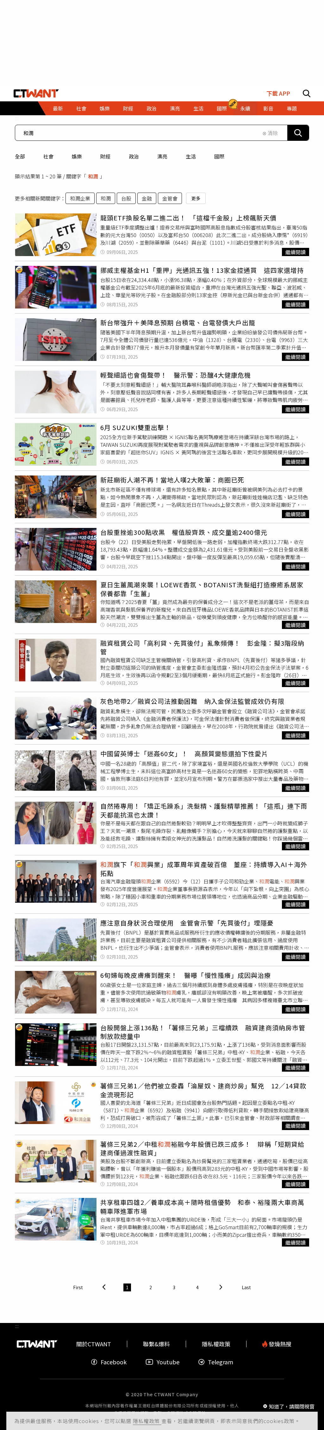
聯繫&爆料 (156, 1344)
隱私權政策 (147, 1421)
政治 (134, 156)
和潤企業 (80, 198)
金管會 (170, 198)
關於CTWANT (93, 1344)
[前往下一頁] (221, 1287)
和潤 (106, 198)
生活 (191, 156)
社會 (48, 156)
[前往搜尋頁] (306, 93)
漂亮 (162, 156)
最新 (58, 108)
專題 (292, 108)
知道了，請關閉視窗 (292, 1406)
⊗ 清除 (270, 133)
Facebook (114, 1362)
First (78, 1287)
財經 (105, 156)
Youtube (168, 1362)
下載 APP (278, 93)
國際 (219, 156)
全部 (20, 156)
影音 (268, 108)
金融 (147, 198)
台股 (126, 198)
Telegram (220, 1362)
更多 (195, 198)
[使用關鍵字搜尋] (298, 133)
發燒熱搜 (279, 1344)
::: (17, 118)
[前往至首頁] (36, 93)
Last (246, 1287)
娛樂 (77, 156)
